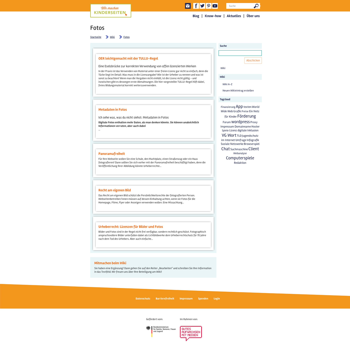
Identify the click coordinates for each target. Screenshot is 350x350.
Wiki (112, 37)
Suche (258, 6)
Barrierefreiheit (165, 298)
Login (217, 298)
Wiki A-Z (227, 84)
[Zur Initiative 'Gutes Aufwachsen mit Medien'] (191, 333)
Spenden (203, 298)
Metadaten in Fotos (112, 110)
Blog (196, 16)
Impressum (186, 298)
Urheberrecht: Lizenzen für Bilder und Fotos (130, 227)
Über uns (253, 16)
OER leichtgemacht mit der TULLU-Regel (128, 59)
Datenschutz (143, 298)
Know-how (213, 16)
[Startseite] (110, 10)
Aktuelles (234, 16)
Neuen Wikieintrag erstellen (238, 90)
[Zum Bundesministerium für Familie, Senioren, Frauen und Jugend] (161, 331)
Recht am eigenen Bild (114, 190)
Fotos (126, 37)
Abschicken (253, 60)
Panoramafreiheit (111, 154)
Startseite (95, 37)
